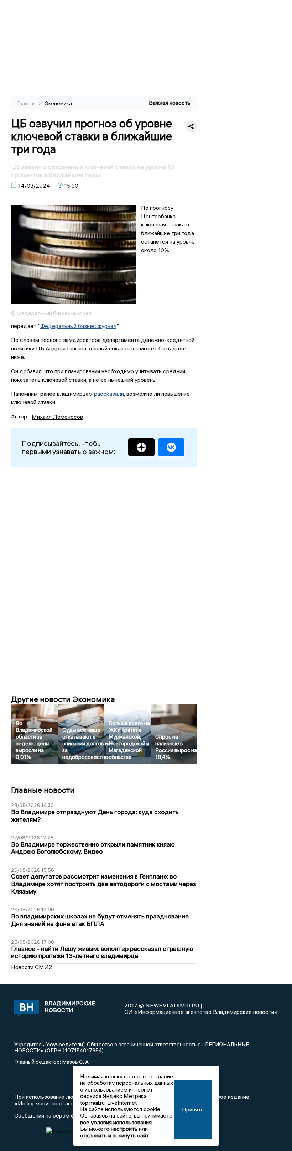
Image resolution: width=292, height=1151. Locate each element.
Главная (27, 103)
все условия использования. (116, 1122)
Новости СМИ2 (31, 966)
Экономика (58, 103)
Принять (193, 1109)
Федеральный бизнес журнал (78, 325)
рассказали (109, 393)
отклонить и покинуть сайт (114, 1135)
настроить (124, 1128)
